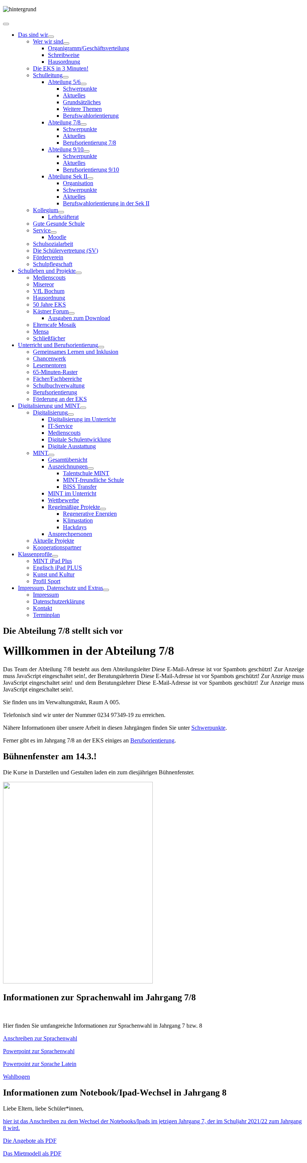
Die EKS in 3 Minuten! (60, 68)
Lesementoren (49, 365)
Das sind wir (33, 34)
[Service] (54, 232)
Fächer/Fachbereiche (57, 379)
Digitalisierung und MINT (49, 406)
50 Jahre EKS (49, 304)
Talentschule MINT (86, 473)
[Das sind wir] (51, 37)
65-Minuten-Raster (55, 372)
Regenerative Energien (90, 513)
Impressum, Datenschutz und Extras (60, 588)
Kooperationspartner (57, 547)
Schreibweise (63, 55)
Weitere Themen (82, 109)
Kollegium (45, 210)
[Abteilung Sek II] (90, 178)
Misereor (43, 284)
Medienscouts (49, 277)
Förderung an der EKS (60, 399)
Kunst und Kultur (54, 574)
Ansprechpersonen (70, 534)
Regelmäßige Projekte (74, 507)
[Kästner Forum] (72, 313)
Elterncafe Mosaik (54, 325)
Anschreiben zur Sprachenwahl (40, 1038)
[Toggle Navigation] (6, 24)
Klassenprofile (35, 554)
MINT (40, 453)
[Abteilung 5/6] (83, 84)
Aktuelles (74, 95)
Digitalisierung (50, 412)
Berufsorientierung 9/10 (91, 169)
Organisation (78, 183)
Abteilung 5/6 (64, 82)
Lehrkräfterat (63, 217)
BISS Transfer (80, 486)
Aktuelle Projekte (53, 540)
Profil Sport (46, 581)
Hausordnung (64, 61)
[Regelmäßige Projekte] (103, 509)
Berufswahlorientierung (91, 115)
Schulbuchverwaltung (59, 385)
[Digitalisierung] (71, 414)
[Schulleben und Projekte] (79, 273)
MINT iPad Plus (52, 561)
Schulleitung (48, 75)
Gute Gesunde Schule (59, 223)
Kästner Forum (51, 311)
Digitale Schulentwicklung (79, 439)
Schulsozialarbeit (53, 244)
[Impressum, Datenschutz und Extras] (106, 590)
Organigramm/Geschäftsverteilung (88, 48)
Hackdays (74, 527)
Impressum (46, 594)
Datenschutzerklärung (59, 601)
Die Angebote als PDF (30, 1141)
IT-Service (60, 426)
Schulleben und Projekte (47, 271)
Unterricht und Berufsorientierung (58, 345)
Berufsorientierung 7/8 (89, 142)
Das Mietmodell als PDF (32, 1153)
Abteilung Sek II (67, 176)
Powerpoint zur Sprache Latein (39, 1064)
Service (42, 230)
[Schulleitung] (66, 77)
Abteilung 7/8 (64, 122)
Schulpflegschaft (52, 264)
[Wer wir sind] (66, 43)
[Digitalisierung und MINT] (83, 408)
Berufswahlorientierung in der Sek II (106, 203)
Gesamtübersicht (67, 460)
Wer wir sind (48, 41)
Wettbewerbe (63, 500)
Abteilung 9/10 (65, 149)
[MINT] (51, 455)
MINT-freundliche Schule (93, 480)
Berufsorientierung (55, 392)
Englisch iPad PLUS (57, 567)
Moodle (57, 237)
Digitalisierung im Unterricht (82, 419)
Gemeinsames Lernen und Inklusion (75, 352)
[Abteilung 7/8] (83, 124)
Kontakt (42, 608)
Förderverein (48, 257)
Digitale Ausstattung (72, 446)
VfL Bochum (48, 291)
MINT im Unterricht (72, 493)
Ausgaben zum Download (79, 318)
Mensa (41, 331)
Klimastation (78, 520)
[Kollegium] (61, 212)
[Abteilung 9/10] (86, 151)
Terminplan (46, 615)
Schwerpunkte (80, 88)
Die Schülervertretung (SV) (65, 250)
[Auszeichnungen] (91, 468)
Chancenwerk (49, 358)
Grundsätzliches (82, 102)
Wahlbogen (16, 1076)
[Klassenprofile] (55, 556)
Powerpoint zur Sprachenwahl (39, 1051)
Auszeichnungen (68, 466)
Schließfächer (49, 338)
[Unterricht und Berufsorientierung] (101, 347)
